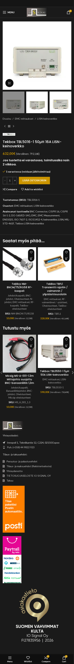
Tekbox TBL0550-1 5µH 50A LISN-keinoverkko (54, 373)
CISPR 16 (53, 211)
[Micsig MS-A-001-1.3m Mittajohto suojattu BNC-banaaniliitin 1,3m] (19, 354)
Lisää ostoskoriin (34, 180)
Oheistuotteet (21, 298)
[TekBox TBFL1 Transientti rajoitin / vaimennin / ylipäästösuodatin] (54, 264)
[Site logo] (37, 12)
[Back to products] (9, 126)
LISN (61, 219)
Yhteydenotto (14, 471)
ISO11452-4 (35, 219)
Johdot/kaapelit (16, 295)
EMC (34, 215)
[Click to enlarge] (9, 83)
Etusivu (7, 118)
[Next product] (13, 126)
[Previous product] (5, 126)
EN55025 (8, 219)
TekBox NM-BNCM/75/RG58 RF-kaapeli (19, 287)
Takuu (9, 480)
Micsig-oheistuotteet (19, 397)
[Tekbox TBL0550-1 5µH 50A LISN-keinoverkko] (54, 351)
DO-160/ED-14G (20, 215)
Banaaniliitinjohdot (16, 390)
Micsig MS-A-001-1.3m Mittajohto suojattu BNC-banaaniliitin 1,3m (19, 379)
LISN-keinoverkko (47, 118)
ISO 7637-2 (20, 219)
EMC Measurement (49, 215)
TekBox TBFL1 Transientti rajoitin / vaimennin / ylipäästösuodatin (55, 289)
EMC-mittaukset (24, 118)
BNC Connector (38, 211)
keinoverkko (50, 219)
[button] (6, 55)
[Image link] (13, 425)
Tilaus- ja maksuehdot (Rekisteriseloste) (29, 466)
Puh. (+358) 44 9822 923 (20, 447)
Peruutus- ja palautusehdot (21, 461)
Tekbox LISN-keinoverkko (29, 223)
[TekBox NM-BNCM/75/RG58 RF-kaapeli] (19, 264)
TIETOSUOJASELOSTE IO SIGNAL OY (28, 475)
